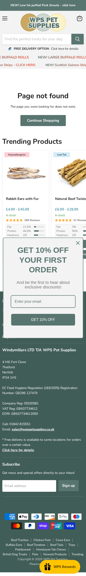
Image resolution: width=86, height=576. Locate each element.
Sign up (68, 485)
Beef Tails (56, 545)
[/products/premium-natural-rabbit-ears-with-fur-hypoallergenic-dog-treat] (25, 173)
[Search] (77, 39)
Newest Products (55, 554)
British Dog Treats (15, 554)
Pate (35, 554)
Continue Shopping (43, 120)
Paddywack (23, 549)
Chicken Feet (42, 540)
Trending (77, 554)
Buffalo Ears (14, 545)
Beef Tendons (36, 545)
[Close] (77, 242)
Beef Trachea (19, 540)
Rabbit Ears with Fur (22, 199)
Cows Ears (63, 540)
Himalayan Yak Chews (51, 549)
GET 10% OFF (43, 320)
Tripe (71, 545)
